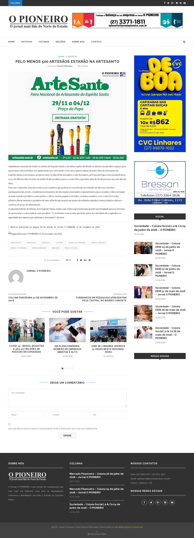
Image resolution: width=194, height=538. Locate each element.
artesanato (15, 243)
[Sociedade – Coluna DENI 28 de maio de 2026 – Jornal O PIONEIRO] (143, 306)
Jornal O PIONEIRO (18, 248)
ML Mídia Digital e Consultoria (129, 527)
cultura (59, 243)
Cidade (61, 56)
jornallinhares (39, 248)
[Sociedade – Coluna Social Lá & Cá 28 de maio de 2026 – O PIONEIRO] (143, 327)
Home (11, 42)
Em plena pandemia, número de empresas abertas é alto (67, 349)
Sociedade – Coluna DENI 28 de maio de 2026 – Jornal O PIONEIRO (170, 310)
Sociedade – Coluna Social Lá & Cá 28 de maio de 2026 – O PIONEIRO (167, 333)
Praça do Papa (71, 248)
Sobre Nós (78, 42)
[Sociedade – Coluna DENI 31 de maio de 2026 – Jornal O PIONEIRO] (143, 287)
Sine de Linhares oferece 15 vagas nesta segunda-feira (108, 349)
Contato (96, 42)
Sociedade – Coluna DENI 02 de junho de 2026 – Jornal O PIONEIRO (167, 270)
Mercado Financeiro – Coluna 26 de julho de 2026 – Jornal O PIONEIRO (97, 475)
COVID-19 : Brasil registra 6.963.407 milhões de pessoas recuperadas (26, 349)
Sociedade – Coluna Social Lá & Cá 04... (45, 3)
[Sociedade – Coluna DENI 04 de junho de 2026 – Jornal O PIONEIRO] (143, 243)
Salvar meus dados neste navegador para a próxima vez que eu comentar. (53, 429)
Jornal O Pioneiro (64, 66)
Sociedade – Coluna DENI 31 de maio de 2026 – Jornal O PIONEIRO (170, 291)
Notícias (26, 42)
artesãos (46, 243)
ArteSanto (32, 243)
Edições (60, 42)
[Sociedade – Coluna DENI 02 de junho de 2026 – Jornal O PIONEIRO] (143, 265)
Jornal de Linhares (77, 243)
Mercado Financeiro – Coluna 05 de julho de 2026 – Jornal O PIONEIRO (97, 491)
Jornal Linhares (98, 243)
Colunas (44, 42)
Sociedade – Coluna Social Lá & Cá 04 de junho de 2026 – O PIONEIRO (160, 227)
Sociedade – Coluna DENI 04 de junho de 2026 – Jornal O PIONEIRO (167, 248)
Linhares (56, 248)
